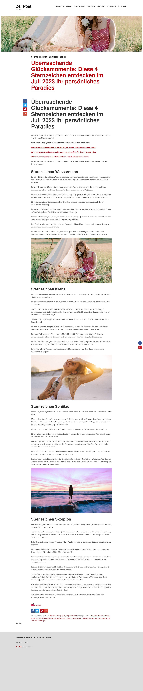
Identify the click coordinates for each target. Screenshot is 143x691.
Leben (68, 6)
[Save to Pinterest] (140, 347)
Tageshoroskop (59, 57)
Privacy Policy (32, 638)
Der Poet (23, 6)
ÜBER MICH (122, 6)
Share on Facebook (25, 101)
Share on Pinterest (25, 109)
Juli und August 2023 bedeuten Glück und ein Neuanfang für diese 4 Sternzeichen (63, 152)
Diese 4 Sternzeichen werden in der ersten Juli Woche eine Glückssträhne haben (63, 147)
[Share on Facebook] (140, 343)
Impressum (20, 638)
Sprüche (101, 6)
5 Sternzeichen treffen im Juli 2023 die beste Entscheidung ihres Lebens (60, 157)
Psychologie (79, 6)
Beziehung (111, 6)
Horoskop (90, 6)
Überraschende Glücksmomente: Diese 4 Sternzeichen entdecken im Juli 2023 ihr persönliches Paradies (67, 75)
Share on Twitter (25, 105)
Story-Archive (45, 638)
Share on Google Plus (25, 114)
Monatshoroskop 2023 (41, 57)
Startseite (59, 6)
